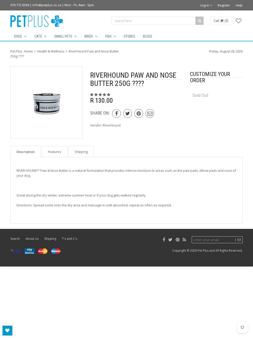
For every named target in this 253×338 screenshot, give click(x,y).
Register (224, 5)
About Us (32, 239)
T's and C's (69, 239)
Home (28, 51)
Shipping (50, 239)
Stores (129, 36)
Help (239, 5)
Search (15, 239)
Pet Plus (203, 250)
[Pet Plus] (36, 21)
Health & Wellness (50, 51)
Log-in (205, 5)
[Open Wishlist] (7, 331)
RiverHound (112, 125)
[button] (100, 94)
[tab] (25, 151)
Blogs (147, 36)
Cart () (221, 21)
